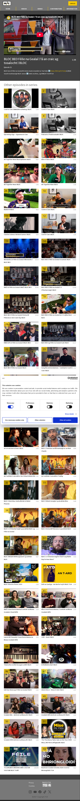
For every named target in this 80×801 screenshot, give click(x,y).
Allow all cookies (65, 420)
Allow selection (40, 420)
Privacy (31, 783)
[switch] (30, 406)
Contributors (56, 9)
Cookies (32, 786)
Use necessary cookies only (14, 420)
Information (72, 9)
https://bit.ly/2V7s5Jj (58, 71)
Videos (24, 9)
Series (40, 9)
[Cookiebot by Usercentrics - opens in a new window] (69, 378)
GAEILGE (72, 3)
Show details (69, 414)
